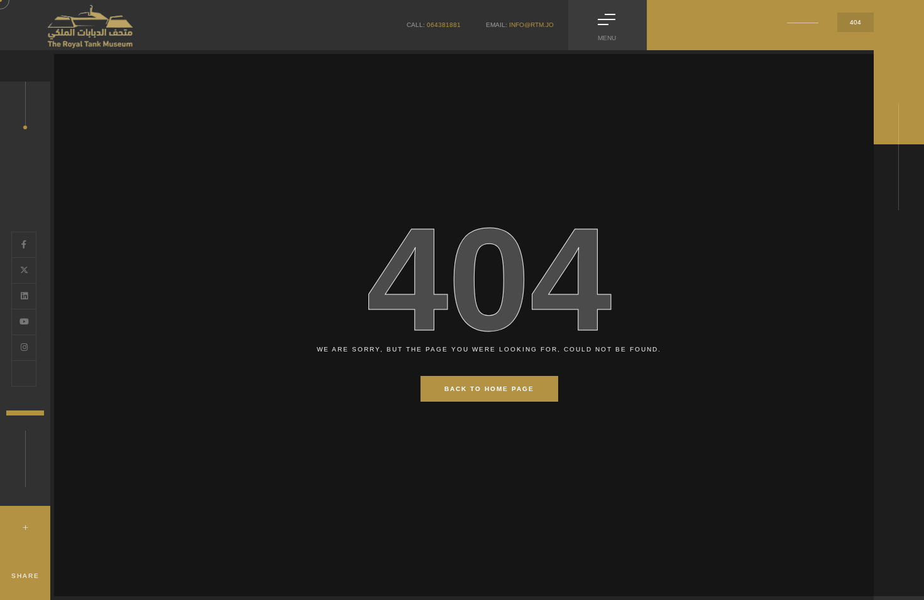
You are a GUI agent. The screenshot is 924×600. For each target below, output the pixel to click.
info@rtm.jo (531, 24)
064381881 (444, 24)
